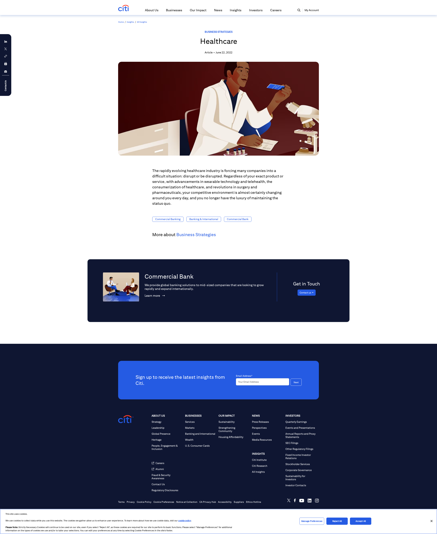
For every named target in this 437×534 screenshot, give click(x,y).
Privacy (131, 502)
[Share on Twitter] (289, 501)
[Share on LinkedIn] (310, 501)
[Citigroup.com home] (125, 419)
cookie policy (184, 520)
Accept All (361, 521)
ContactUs (5, 85)
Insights (130, 22)
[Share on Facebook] (295, 501)
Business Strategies (218, 31)
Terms (121, 502)
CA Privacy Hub (207, 502)
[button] (151, 11)
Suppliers (239, 502)
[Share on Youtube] (301, 501)
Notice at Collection (186, 502)
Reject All (337, 521)
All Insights (142, 22)
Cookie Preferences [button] (163, 502)
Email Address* (244, 375)
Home (121, 22)
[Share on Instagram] (317, 501)
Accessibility (225, 502)
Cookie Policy (144, 502)
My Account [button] (312, 10)
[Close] (431, 521)
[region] (218, 521)
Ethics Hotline (253, 502)
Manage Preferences (311, 521)
